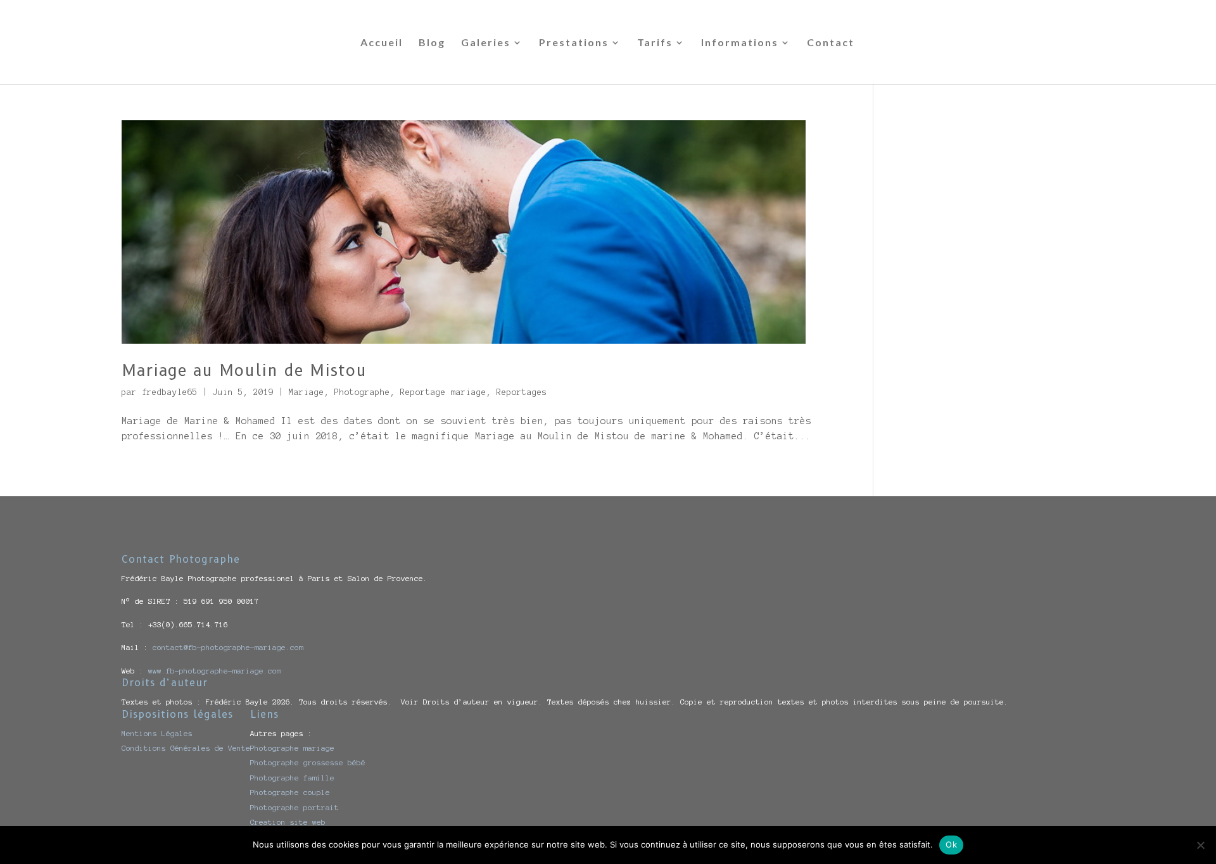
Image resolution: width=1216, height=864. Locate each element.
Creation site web (288, 822)
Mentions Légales (157, 733)
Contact (830, 43)
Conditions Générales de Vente (186, 748)
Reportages (522, 392)
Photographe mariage (292, 748)
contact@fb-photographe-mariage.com (228, 647)
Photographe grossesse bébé (307, 762)
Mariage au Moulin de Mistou (244, 370)
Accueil (381, 43)
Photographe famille (292, 777)
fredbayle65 (170, 392)
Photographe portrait (294, 807)
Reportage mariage (443, 392)
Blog (432, 43)
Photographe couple (290, 792)
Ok (951, 844)
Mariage (306, 392)
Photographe (362, 392)
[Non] (1200, 845)
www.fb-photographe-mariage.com (214, 671)
